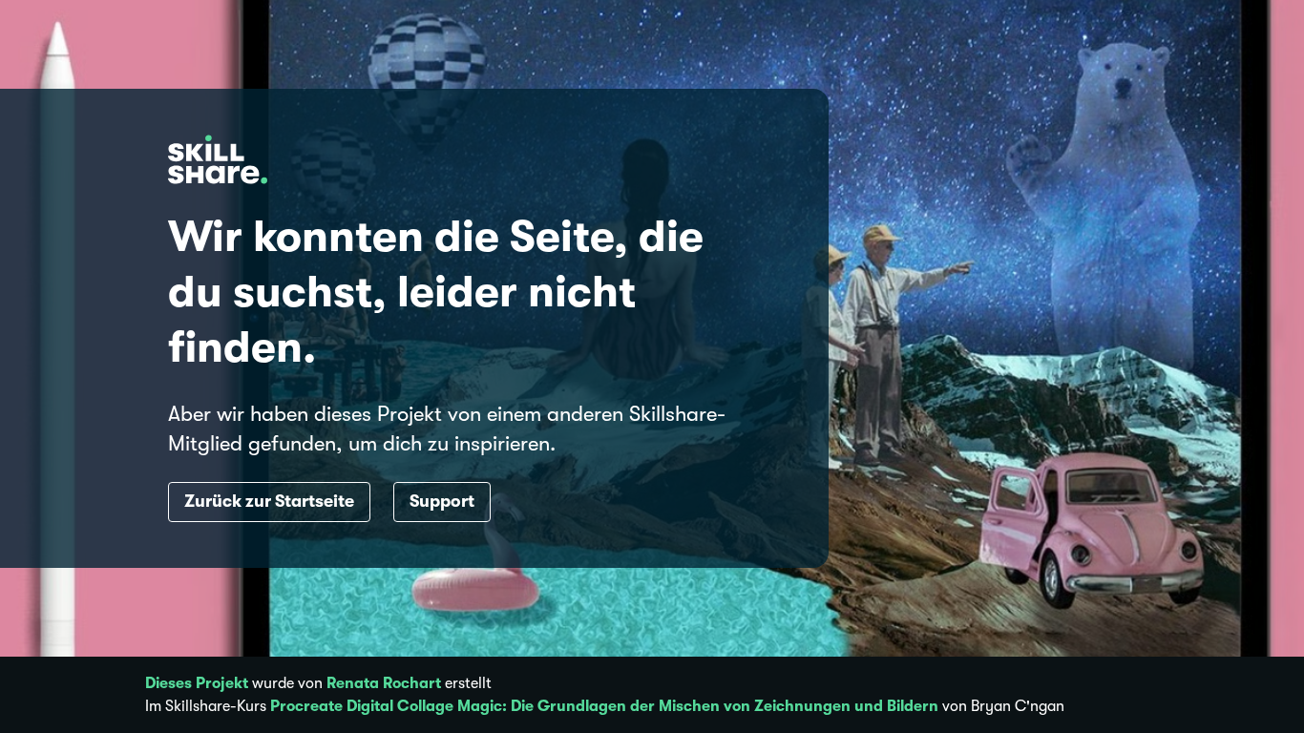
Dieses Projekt (196, 683)
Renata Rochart (383, 683)
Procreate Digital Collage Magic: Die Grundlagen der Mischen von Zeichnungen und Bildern (604, 706)
